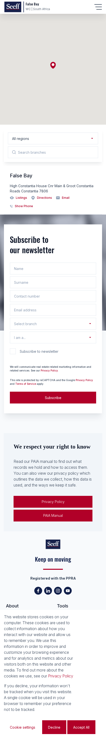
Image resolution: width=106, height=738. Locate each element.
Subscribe (53, 398)
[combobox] (60, 138)
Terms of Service (25, 383)
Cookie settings (22, 727)
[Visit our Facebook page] (38, 591)
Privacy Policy (84, 380)
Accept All (81, 727)
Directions (44, 198)
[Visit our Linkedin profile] (48, 591)
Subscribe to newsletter (39, 351)
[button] (53, 65)
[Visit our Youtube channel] (68, 591)
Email (66, 198)
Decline (54, 727)
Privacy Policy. (50, 370)
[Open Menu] (98, 7)
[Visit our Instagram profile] (58, 591)
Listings (21, 198)
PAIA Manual (53, 515)
